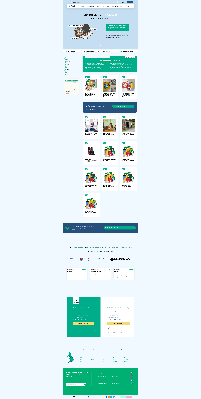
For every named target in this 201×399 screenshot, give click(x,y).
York (125, 363)
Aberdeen (81, 352)
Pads (93, 6)
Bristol (81, 359)
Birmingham (82, 355)
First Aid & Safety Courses (102, 376)
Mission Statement (77, 328)
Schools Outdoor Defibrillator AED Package (128, 160)
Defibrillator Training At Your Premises (116, 330)
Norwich (114, 359)
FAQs (113, 373)
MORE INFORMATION (130, 57)
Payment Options (115, 376)
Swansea (126, 361)
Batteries (89, 6)
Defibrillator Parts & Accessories (114, 332)
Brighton (81, 357)
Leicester (103, 359)
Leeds (103, 357)
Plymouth (126, 352)
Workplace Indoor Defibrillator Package (126, 186)
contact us (124, 35)
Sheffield (125, 355)
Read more (67, 93)
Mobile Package (88, 159)
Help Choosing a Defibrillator (113, 328)
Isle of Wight (104, 355)
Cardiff (81, 361)
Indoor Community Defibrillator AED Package (109, 134)
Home (69, 2)
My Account (114, 2)
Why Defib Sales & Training (102, 383)
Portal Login (130, 2)
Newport (114, 357)
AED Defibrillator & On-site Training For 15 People (91, 134)
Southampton (126, 357)
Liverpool (103, 361)
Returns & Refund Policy (116, 383)
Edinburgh (93, 355)
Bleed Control (122, 6)
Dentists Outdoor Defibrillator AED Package (109, 186)
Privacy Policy (114, 382)
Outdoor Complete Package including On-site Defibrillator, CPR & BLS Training (109, 95)
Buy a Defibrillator (101, 373)
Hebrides (92, 359)
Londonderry (115, 352)
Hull (91, 363)
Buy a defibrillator (118, 323)
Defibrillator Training (101, 375)
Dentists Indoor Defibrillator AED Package (91, 186)
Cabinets (97, 6)
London (103, 363)
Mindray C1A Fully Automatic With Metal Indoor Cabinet (90, 94)
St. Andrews (126, 359)
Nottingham (115, 361)
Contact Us (75, 330)
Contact (128, 6)
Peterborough (115, 363)
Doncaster (93, 352)
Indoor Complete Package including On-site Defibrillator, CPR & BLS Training (128, 95)
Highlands (92, 361)
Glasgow (92, 357)
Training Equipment (114, 6)
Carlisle (81, 363)
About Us (108, 2)
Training (108, 6)
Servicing (103, 6)
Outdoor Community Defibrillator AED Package (128, 134)
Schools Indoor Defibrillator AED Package (109, 160)
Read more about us (83, 323)
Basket (121, 2)
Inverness (104, 352)
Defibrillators (83, 6)
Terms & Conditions (115, 380)
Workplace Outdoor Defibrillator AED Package (90, 212)
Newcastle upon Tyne (117, 355)
